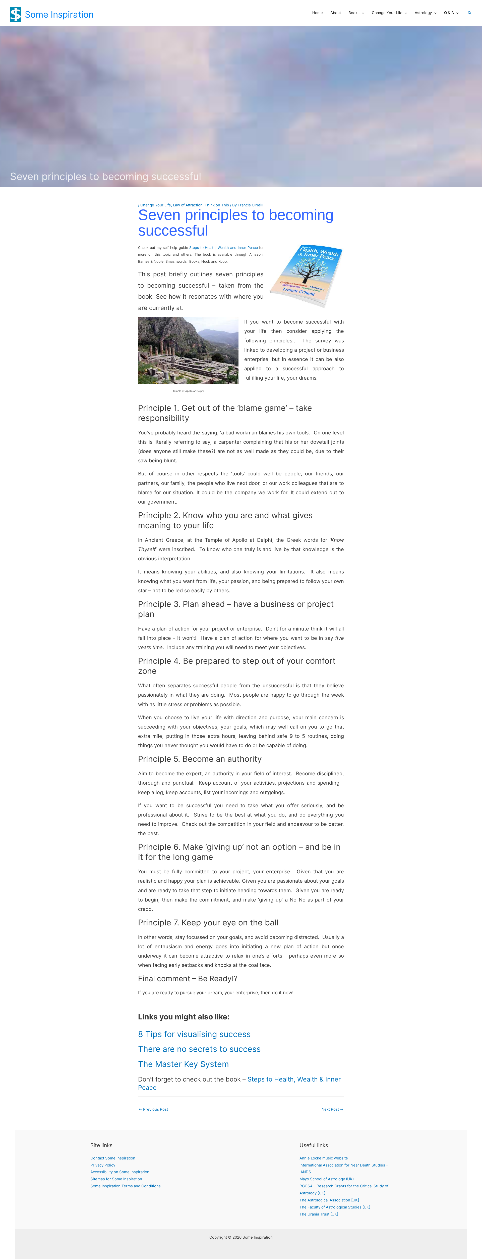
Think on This (217, 205)
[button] (361, 13)
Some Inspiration (59, 14)
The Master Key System (183, 1064)
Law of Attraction (188, 205)
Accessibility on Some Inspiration (119, 1172)
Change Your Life (155, 205)
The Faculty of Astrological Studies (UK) (334, 1207)
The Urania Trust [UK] (318, 1214)
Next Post (332, 1109)
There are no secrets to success (199, 1049)
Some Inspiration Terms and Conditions (125, 1186)
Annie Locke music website (323, 1158)
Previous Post (153, 1109)
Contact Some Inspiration (112, 1158)
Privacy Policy (102, 1165)
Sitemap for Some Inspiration (116, 1179)
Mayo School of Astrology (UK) (326, 1179)
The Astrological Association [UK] (329, 1200)
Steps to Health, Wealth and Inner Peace (223, 247)
